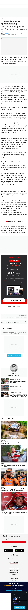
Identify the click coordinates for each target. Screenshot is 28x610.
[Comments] (25, 34)
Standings (22, 2)
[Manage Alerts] (15, 309)
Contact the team (14, 589)
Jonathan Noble (7, 33)
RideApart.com (14, 574)
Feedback (14, 580)
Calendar (15, 2)
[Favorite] (21, 34)
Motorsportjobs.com (14, 568)
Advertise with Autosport (14, 587)
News (10, 2)
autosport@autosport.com (14, 585)
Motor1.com (14, 565)
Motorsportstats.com (14, 572)
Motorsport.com (14, 570)
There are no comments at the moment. (14, 332)
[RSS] (19, 558)
